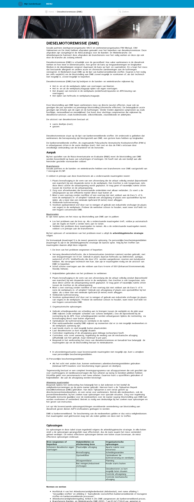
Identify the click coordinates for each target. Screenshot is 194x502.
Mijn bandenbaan (32, 3)
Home (51, 11)
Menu (49, 3)
